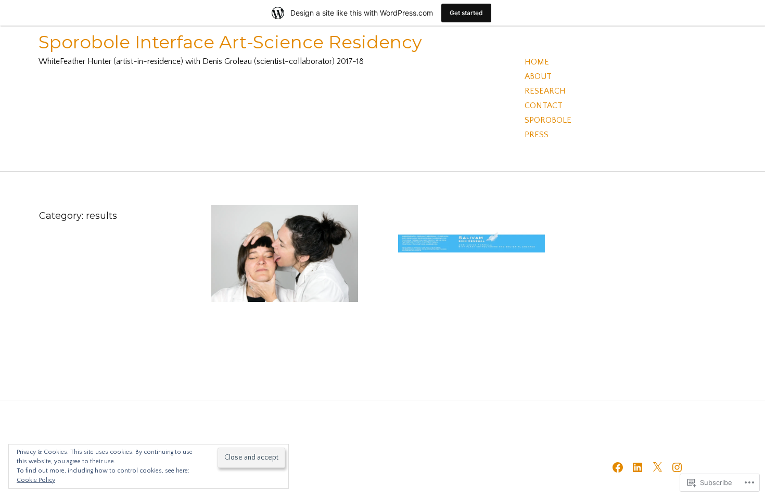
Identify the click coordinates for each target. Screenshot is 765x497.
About (538, 76)
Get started (466, 13)
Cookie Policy (36, 480)
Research (545, 91)
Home (537, 62)
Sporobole (548, 120)
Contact (544, 105)
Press (537, 134)
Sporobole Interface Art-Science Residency (230, 42)
